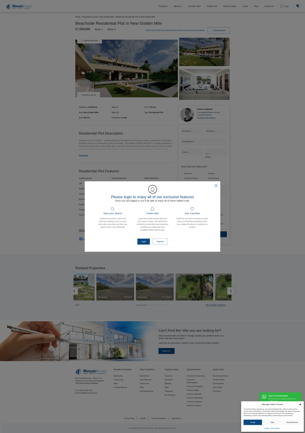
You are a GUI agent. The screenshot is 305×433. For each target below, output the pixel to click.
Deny (272, 422)
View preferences (292, 422)
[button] (300, 404)
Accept (252, 422)
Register (160, 241)
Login (143, 241)
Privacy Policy (275, 428)
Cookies (266, 428)
